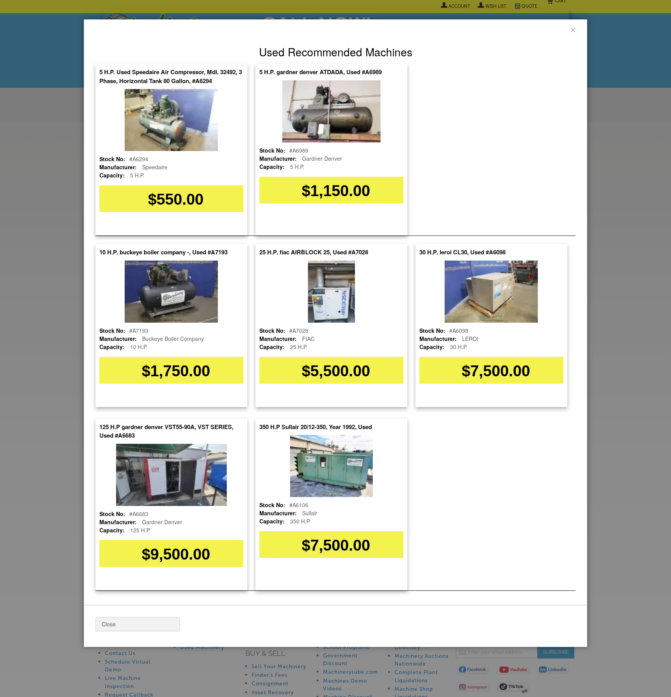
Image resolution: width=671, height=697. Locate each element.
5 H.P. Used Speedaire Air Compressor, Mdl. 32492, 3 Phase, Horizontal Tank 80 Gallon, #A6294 (170, 76)
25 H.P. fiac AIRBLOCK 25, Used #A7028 (313, 252)
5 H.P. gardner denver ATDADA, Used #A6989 (320, 72)
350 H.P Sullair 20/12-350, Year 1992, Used (315, 426)
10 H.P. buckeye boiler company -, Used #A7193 (163, 252)
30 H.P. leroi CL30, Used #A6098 (462, 252)
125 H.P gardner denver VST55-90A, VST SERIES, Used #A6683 (166, 431)
